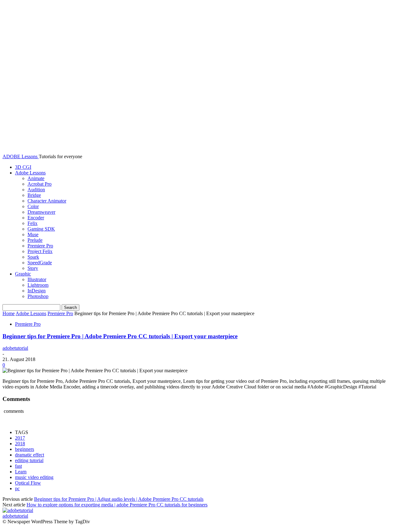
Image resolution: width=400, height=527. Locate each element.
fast (18, 466)
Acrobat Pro (40, 184)
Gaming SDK (41, 229)
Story (33, 268)
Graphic (23, 273)
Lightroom (38, 285)
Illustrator (37, 279)
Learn (21, 471)
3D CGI (23, 167)
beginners (24, 449)
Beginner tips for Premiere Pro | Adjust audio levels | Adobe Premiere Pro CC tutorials (118, 499)
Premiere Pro (40, 245)
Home (8, 313)
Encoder (36, 217)
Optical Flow (28, 483)
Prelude (35, 240)
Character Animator (47, 200)
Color (33, 206)
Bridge (34, 195)
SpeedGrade (40, 262)
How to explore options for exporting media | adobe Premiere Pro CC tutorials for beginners (117, 504)
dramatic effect (29, 454)
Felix (33, 223)
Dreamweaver (41, 212)
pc (17, 488)
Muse (33, 234)
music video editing (34, 477)
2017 (20, 438)
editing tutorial (29, 460)
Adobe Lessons (30, 172)
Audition (36, 189)
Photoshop (38, 296)
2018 (20, 443)
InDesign (37, 290)
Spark (33, 257)
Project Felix (40, 251)
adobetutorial (15, 348)
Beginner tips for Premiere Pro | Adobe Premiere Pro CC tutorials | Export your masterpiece (120, 336)
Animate (36, 178)
